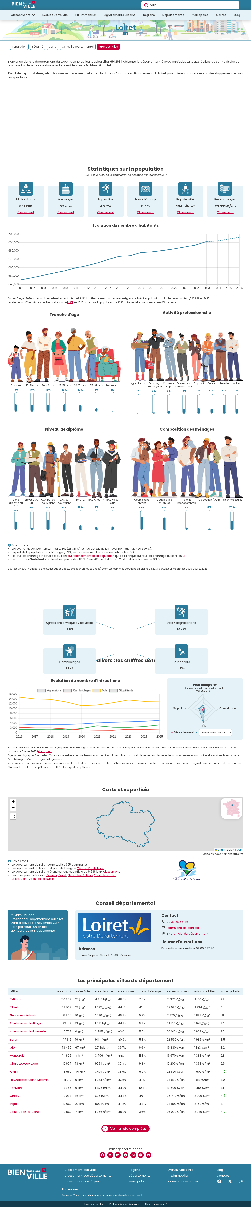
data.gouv (44, 751)
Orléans (51, 875)
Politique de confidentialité (124, 1204)
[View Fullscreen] (13, 816)
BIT (185, 556)
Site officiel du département (188, 934)
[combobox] (190, 5)
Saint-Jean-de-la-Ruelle (38, 879)
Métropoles (200, 15)
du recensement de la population (91, 556)
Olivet (62, 875)
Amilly (14, 1072)
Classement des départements (88, 1175)
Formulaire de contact (183, 928)
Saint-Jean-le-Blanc (25, 1112)
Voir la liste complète (128, 1128)
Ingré (13, 1104)
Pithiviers (16, 1088)
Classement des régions (82, 1181)
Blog (237, 15)
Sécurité (37, 47)
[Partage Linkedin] (118, 1155)
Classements (21, 15)
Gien (13, 1047)
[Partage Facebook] (102, 1155)
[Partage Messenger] (141, 1155)
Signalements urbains (119, 15)
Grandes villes (108, 47)
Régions (149, 15)
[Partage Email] (148, 1155)
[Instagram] (240, 1181)
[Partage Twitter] (110, 1155)
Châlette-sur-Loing (24, 1063)
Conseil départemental (78, 47)
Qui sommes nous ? (156, 1204)
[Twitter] (229, 1181)
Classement (25, 212)
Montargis (17, 1055)
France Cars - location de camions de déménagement (102, 1195)
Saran (14, 1039)
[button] (13, 802)
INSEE (70, 302)
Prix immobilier (85, 15)
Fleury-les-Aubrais (80, 875)
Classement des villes (80, 1170)
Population (19, 47)
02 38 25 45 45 (177, 922)
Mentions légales (94, 1204)
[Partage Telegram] (125, 1155)
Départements (173, 15)
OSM (239, 849)
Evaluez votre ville (55, 15)
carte (52, 47)
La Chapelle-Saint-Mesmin (29, 1080)
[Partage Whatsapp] (133, 1155)
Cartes (221, 15)
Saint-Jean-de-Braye (25, 1023)
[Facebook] (219, 1181)
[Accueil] (23, 5)
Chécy (14, 1096)
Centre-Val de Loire (90, 868)
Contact (223, 1175)
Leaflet (221, 849)
